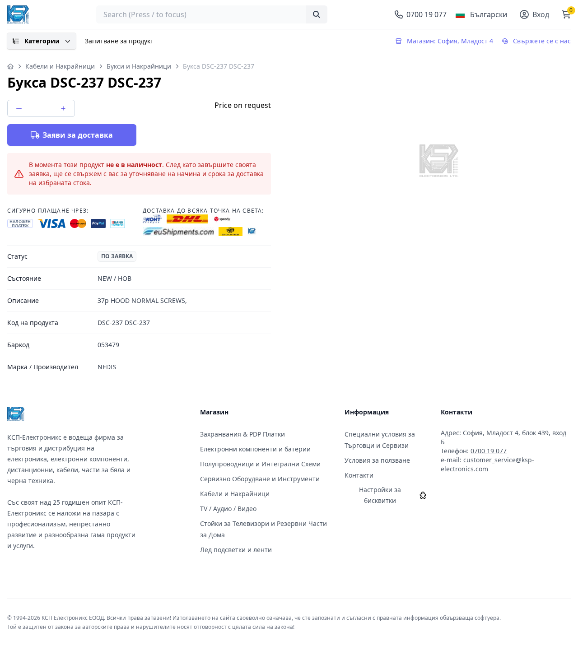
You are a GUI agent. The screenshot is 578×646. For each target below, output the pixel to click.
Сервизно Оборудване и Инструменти (260, 478)
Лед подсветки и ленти (236, 549)
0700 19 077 (489, 450)
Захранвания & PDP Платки (242, 434)
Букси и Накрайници (139, 66)
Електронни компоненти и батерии (255, 449)
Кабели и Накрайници (60, 66)
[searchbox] (211, 14)
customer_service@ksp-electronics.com (487, 464)
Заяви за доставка (77, 135)
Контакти (359, 475)
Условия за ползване (377, 460)
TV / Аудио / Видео (228, 508)
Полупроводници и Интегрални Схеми (260, 464)
